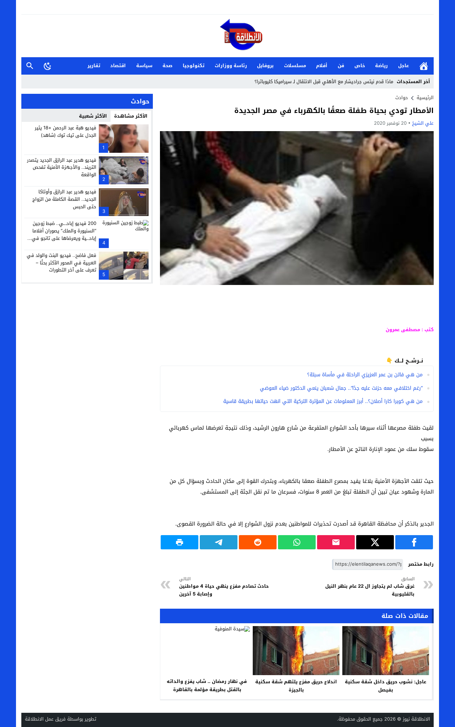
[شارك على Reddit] (258, 542)
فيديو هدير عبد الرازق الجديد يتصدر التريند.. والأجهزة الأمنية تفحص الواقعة (61, 167)
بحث (29, 66)
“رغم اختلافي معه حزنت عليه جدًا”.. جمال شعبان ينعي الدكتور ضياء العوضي (341, 388)
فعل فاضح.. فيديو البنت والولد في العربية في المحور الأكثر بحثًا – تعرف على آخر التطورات (61, 262)
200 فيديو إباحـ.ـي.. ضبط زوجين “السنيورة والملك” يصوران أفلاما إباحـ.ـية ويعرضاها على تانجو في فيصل (64, 234)
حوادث (401, 97)
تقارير (93, 65)
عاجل (403, 65)
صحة (167, 65)
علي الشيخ (423, 123)
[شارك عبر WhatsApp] (297, 542)
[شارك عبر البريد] (336, 542)
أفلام (321, 65)
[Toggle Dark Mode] (47, 65)
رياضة (381, 65)
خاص (359, 65)
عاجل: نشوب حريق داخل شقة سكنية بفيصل (385, 685)
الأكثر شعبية (93, 116)
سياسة (144, 65)
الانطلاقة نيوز (416, 719)
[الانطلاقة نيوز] (227, 36)
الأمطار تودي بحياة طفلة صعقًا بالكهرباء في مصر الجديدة (334, 110)
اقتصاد (118, 65)
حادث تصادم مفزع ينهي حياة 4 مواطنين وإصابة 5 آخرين (224, 586)
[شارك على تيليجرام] (219, 542)
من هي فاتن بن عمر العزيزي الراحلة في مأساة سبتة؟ (365, 374)
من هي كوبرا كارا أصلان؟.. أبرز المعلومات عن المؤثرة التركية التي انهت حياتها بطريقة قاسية (323, 401)
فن (341, 65)
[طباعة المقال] (179, 542)
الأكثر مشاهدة (131, 116)
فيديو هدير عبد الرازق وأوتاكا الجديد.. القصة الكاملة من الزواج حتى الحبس (64, 199)
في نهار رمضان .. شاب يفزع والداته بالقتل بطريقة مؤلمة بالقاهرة (207, 685)
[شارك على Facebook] (414, 542)
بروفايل (265, 65)
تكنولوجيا (193, 65)
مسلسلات (295, 65)
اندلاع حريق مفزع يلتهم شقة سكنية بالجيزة (296, 685)
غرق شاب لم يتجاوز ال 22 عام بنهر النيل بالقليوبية (369, 586)
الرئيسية (424, 66)
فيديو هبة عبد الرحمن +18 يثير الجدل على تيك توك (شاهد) (65, 131)
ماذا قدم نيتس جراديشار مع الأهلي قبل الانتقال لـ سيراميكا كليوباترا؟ (324, 81)
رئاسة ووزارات (231, 65)
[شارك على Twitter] (375, 542)
